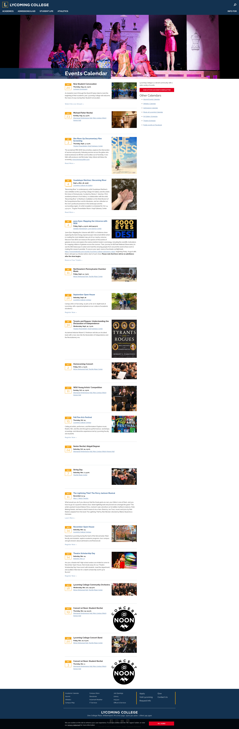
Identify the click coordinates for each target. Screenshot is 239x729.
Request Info (145, 700)
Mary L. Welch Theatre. (81, 498)
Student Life (46, 11)
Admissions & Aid (26, 11)
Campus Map (70, 703)
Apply (142, 693)
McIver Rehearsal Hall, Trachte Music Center (88, 276)
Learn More (69, 518)
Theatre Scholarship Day (84, 553)
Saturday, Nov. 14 (79, 559)
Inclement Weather (95, 700)
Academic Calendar (72, 693)
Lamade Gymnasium (80, 89)
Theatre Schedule (149, 121)
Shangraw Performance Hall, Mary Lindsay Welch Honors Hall (93, 451)
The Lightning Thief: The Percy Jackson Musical (94, 493)
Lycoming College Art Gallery (83, 185)
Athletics (63, 11)
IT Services (93, 703)
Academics (8, 11)
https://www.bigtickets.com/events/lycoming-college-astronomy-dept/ (90, 251)
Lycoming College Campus (82, 300)
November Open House (83, 527)
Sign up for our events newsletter (157, 90)
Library (116, 696)
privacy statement (74, 725)
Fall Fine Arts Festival (82, 417)
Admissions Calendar (150, 108)
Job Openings (118, 693)
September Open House (84, 294)
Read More (69, 163)
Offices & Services (120, 703)
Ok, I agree (161, 723)
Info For (232, 11)
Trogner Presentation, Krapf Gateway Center (88, 146)
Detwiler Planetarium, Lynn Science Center (87, 229)
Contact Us (163, 697)
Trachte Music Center (80, 475)
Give (160, 693)
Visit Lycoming (146, 697)
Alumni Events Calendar (151, 99)
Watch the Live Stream (73, 104)
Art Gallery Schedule (150, 116)
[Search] (235, 4)
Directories (93, 696)
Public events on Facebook (152, 125)
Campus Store (94, 693)
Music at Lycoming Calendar (153, 112)
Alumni (67, 696)
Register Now (70, 312)
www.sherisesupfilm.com (81, 159)
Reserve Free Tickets (73, 260)
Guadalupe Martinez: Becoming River (89, 180)
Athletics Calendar (149, 104)
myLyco (116, 700)
